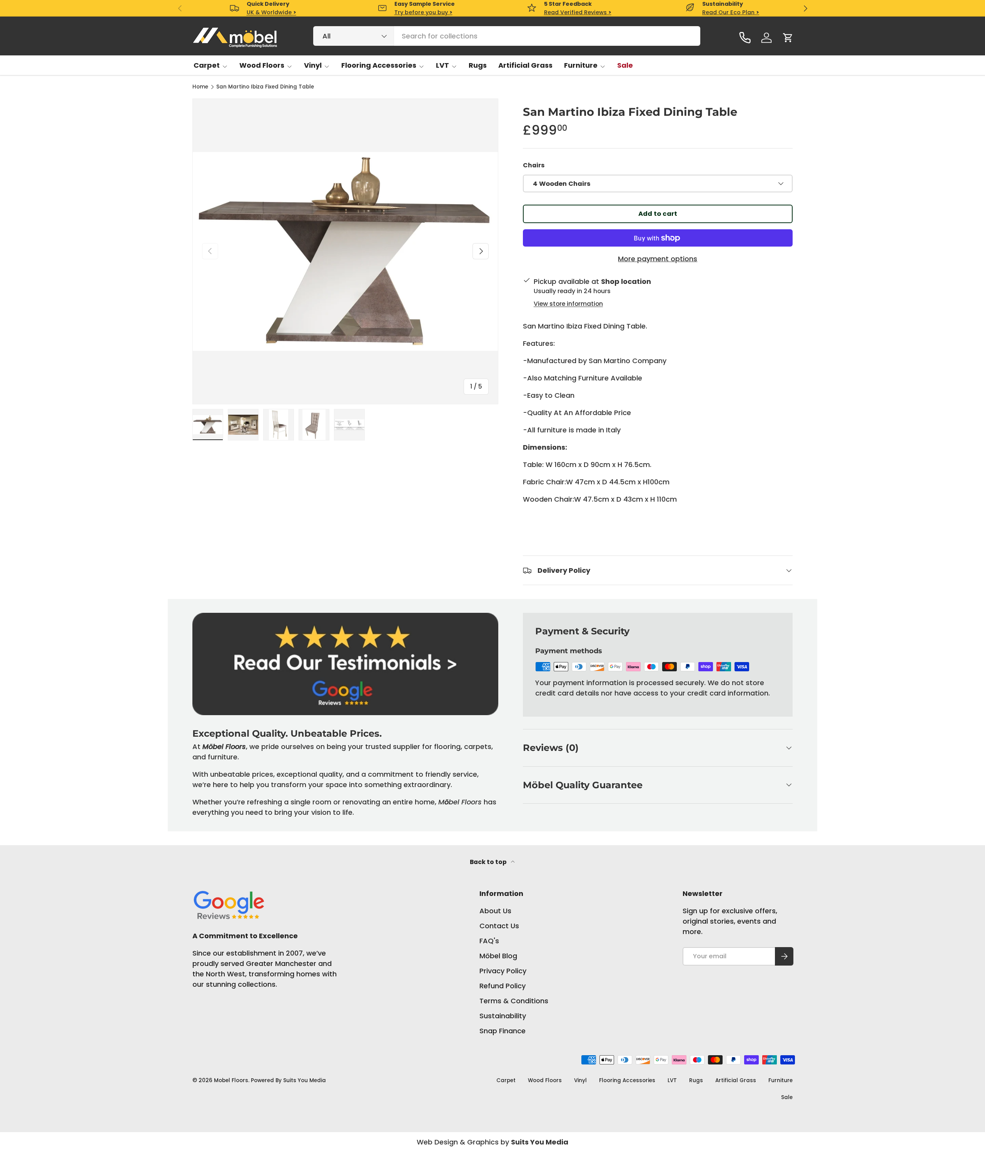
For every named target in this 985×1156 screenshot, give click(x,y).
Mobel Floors (231, 1080)
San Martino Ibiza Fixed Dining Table (265, 87)
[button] (788, 37)
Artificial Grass (525, 65)
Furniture (581, 65)
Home (200, 87)
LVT (442, 65)
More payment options (657, 259)
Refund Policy (502, 986)
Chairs (533, 165)
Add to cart (657, 213)
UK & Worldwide (271, 12)
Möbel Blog (498, 956)
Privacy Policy (502, 971)
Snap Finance (502, 1031)
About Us (495, 911)
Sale (625, 65)
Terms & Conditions (513, 1001)
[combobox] (506, 36)
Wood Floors (261, 65)
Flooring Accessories (378, 65)
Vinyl (313, 65)
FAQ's (489, 941)
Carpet (207, 65)
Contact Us (499, 926)
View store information (568, 303)
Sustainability (502, 1016)
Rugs (478, 65)
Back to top (489, 861)
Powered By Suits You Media (288, 1080)
